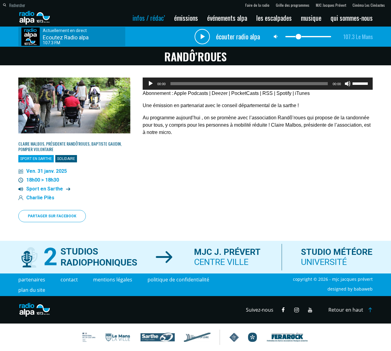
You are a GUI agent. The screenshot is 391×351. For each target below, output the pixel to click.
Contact (69, 279)
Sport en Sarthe (44, 189)
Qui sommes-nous (352, 18)
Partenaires (31, 279)
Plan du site (31, 290)
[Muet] (348, 84)
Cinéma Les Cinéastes (369, 5)
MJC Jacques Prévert (331, 5)
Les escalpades (274, 18)
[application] (258, 84)
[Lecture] (151, 84)
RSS (267, 93)
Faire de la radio (257, 5)
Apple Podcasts (191, 93)
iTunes (302, 93)
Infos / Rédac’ (149, 18)
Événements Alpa (227, 18)
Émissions (186, 18)
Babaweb (363, 289)
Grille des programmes (292, 5)
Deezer (220, 93)
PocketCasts (245, 93)
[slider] (361, 83)
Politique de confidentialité (178, 279)
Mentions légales (112, 279)
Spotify (283, 93)
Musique (311, 18)
